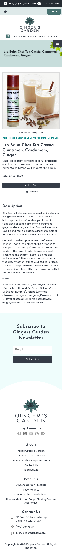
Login (54, 11)
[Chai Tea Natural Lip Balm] (31, 100)
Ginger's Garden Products (31, 485)
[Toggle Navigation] (57, 43)
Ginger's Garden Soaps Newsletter (31, 460)
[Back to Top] (57, 543)
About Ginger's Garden (31, 451)
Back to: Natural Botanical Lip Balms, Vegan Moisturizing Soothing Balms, (31, 138)
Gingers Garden (31, 191)
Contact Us (31, 465)
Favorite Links (31, 489)
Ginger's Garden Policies (31, 455)
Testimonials (31, 470)
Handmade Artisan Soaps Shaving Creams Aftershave (31, 501)
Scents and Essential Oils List (31, 494)
